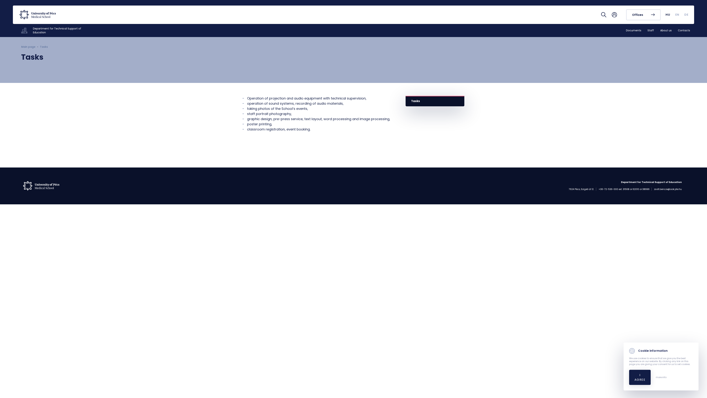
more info (661, 377)
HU (668, 15)
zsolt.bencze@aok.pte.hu (668, 189)
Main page (28, 47)
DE (686, 15)
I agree (639, 377)
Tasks (415, 101)
